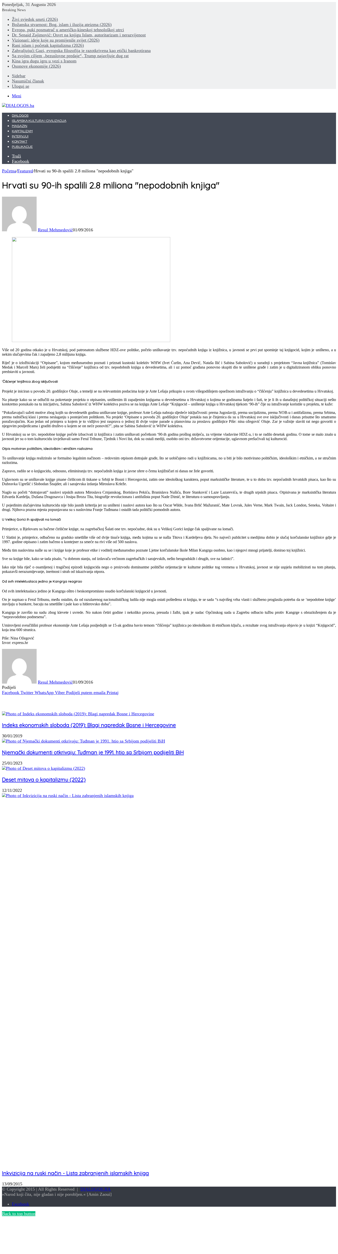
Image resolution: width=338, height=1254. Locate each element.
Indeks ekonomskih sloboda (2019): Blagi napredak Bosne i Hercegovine (89, 725)
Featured (25, 170)
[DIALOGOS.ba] (18, 105)
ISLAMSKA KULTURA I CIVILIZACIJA (39, 121)
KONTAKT (19, 141)
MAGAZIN (19, 126)
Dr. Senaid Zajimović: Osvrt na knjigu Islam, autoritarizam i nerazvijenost (79, 34)
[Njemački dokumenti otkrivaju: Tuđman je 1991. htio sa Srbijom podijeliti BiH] (83, 741)
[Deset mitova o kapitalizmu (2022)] (43, 768)
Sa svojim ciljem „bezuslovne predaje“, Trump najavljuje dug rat (70, 55)
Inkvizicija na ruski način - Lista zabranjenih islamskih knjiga (75, 1173)
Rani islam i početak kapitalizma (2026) (48, 45)
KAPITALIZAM (22, 131)
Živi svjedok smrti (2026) (35, 19)
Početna (9, 170)
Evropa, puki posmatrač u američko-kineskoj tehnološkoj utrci (68, 29)
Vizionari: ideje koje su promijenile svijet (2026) (55, 40)
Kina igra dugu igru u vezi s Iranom (44, 60)
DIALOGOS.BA (95, 1189)
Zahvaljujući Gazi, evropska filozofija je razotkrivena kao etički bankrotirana (81, 50)
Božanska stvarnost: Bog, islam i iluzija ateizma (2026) (62, 24)
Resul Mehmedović (55, 229)
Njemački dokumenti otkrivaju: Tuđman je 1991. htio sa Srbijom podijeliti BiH (93, 752)
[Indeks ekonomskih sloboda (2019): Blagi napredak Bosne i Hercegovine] (78, 713)
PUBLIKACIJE (22, 147)
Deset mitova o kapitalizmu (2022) (44, 779)
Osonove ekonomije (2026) (36, 66)
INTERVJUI (20, 136)
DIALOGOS (20, 115)
